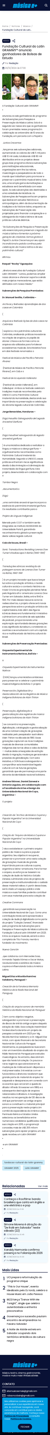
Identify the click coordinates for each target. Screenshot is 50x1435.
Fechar (25, 1426)
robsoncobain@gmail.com (20, 1395)
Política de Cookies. (21, 1418)
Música (6, 41)
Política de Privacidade (16, 1416)
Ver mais (43, 1186)
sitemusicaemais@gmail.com (22, 1391)
